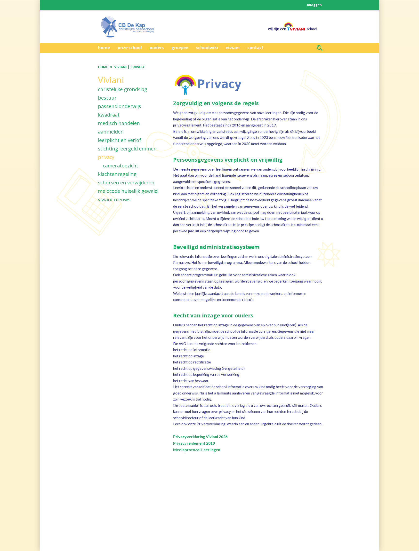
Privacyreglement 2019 (194, 443)
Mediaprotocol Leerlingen (196, 449)
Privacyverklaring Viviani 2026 (200, 436)
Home (103, 66)
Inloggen (314, 5)
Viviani (120, 66)
